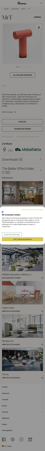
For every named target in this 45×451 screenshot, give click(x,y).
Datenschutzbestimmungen (32, 209)
